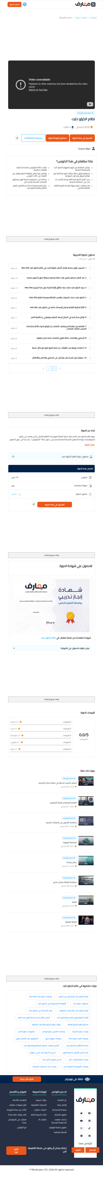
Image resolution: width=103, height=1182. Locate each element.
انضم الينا (16, 1150)
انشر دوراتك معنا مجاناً (17, 1114)
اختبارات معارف (40, 1109)
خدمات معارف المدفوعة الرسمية (59, 1121)
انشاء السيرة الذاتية (38, 1114)
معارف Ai (42, 1119)
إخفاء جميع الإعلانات (51, 239)
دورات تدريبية (41, 1099)
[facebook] (89, 1113)
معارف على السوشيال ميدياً (17, 1121)
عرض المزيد (89, 444)
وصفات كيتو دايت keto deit (40, 996)
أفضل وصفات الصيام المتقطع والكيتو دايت (41, 1045)
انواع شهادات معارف (17, 1104)
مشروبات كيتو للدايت (26, 1031)
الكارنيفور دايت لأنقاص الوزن (27, 1038)
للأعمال (92, 1150)
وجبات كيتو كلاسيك (80, 1031)
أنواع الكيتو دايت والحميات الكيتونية (73, 1010)
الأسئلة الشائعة (60, 1132)
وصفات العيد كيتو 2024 (78, 1038)
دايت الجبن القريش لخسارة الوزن (75, 1052)
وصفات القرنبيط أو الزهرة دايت (75, 1066)
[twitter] (81, 1113)
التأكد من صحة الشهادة (16, 1109)
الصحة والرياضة (65, 17)
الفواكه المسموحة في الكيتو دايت (52, 1003)
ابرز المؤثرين (21, 1127)
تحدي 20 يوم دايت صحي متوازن (43, 1052)
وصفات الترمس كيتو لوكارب (53, 1031)
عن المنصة (62, 1099)
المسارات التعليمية (38, 1104)
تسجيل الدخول (14, 4)
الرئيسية (93, 17)
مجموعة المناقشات (33, 138)
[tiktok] (89, 1128)
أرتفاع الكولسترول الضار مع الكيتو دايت (72, 1017)
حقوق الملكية (61, 1114)
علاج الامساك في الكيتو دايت (40, 1010)
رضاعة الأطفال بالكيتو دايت (77, 1045)
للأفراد (78, 1150)
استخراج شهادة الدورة (57, 138)
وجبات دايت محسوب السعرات (44, 1066)
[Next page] (43, 368)
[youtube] (81, 1121)
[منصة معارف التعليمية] (82, 4)
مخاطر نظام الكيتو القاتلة (78, 1024)
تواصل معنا (62, 1104)
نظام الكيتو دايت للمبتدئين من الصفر (73, 996)
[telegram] (81, 1136)
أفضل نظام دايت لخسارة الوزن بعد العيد (34, 1017)
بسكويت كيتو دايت (80, 1003)
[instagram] (81, 1128)
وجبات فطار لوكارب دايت (78, 1059)
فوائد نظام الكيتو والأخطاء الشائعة (46, 1024)
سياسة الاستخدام (59, 1109)
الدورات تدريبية (81, 17)
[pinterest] (89, 1136)
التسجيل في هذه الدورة (82, 138)
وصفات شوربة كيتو (53, 1038)
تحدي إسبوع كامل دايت (51, 1059)
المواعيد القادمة (19, 1099)
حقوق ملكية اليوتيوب (58, 1127)
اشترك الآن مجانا (27, 1079)
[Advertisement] (51, 39)
